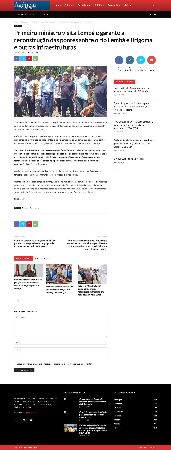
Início (16, 22)
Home (58, 5)
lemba (24, 208)
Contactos (153, 447)
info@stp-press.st (29, 412)
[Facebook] (146, 14)
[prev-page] (16, 300)
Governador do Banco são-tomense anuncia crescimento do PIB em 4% (92, 401)
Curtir (119, 57)
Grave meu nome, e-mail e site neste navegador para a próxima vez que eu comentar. (54, 364)
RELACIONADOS (23, 258)
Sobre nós (143, 447)
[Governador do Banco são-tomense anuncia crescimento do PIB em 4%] (70, 402)
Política (98, 5)
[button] (153, 5)
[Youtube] (155, 14)
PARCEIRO (44, 14)
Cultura (68, 5)
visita (37, 208)
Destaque (24, 22)
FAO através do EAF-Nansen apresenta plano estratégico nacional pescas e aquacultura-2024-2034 (133, 125)
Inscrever (151, 57)
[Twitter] (150, 14)
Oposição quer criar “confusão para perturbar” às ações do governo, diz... (93, 414)
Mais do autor (42, 258)
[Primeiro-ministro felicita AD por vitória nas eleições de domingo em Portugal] (60, 274)
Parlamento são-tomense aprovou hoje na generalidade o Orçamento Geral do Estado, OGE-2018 (134, 143)
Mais (126, 5)
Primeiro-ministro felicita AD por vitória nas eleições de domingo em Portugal (59, 289)
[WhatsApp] (35, 58)
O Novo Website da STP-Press (129, 158)
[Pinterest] (29, 58)
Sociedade (83, 5)
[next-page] (20, 300)
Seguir (130, 57)
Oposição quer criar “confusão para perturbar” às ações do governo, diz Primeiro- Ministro (131, 106)
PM (31, 208)
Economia (113, 5)
